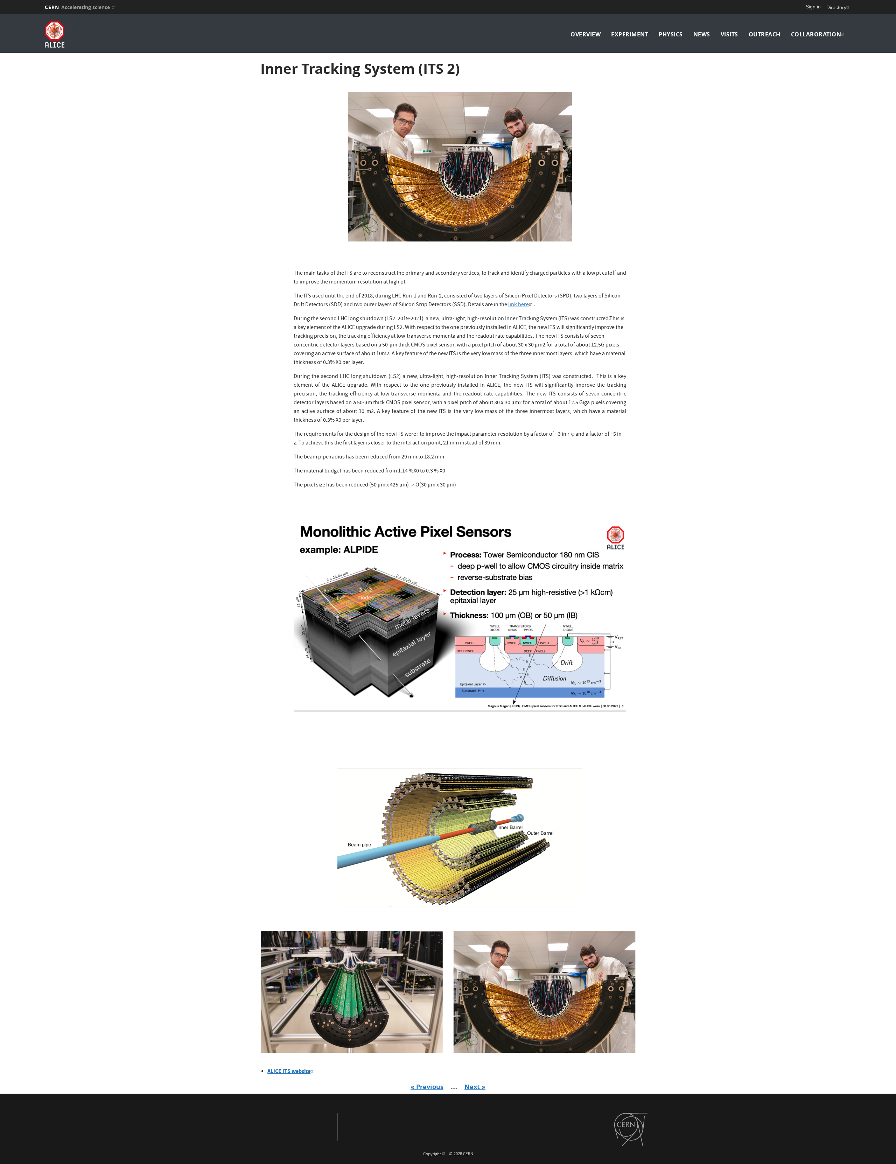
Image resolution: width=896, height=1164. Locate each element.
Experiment (629, 34)
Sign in (813, 6)
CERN (77, 7)
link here (518, 305)
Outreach (764, 34)
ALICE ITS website (288, 1071)
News (701, 34)
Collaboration (816, 34)
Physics (671, 34)
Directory (836, 7)
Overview (585, 34)
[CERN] (631, 1129)
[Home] (144, 34)
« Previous (427, 1086)
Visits (729, 34)
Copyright (432, 1154)
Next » (474, 1086)
